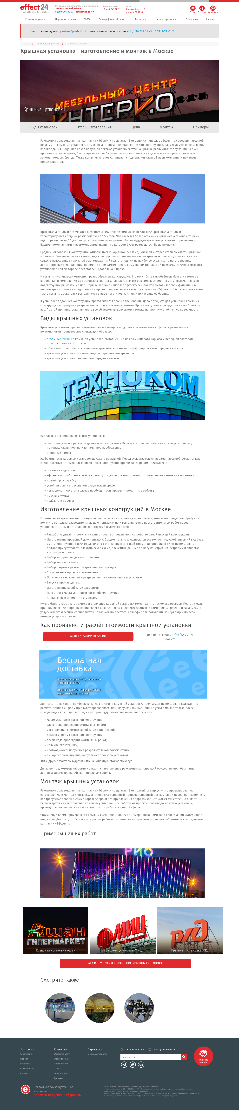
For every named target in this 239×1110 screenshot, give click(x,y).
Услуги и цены (61, 1073)
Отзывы (24, 1073)
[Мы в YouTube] (133, 1064)
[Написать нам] (193, 8)
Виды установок (43, 127)
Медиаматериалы (97, 1054)
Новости (24, 1058)
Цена (136, 127)
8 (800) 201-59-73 (64, 12)
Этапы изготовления (94, 127)
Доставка (59, 1078)
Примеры (201, 127)
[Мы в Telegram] (124, 1064)
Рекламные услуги (35, 19)
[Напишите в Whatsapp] (213, 8)
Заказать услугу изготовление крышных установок (125, 963)
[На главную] (25, 1089)
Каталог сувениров (166, 19)
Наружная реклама (65, 19)
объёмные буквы (58, 339)
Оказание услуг (62, 1054)
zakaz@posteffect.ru (75, 31)
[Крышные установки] (122, 198)
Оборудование (62, 1058)
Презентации (61, 1063)
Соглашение (27, 1068)
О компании (26, 1054)
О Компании (192, 19)
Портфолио (141, 19)
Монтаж (166, 127)
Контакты (210, 19)
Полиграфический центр (112, 19)
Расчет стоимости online (88, 636)
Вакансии (25, 1063)
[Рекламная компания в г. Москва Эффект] (34, 9)
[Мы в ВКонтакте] (141, 1064)
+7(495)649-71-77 (182, 635)
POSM (87, 19)
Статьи (57, 1068)
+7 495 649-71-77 (163, 31)
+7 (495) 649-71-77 (111, 9)
